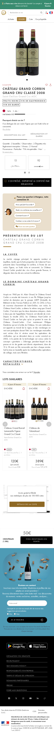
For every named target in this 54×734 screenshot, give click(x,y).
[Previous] (5, 424)
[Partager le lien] (50, 85)
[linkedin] (38, 698)
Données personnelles (42, 711)
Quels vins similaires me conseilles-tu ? (29, 210)
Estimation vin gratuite (18, 656)
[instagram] (23, 698)
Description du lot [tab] (14, 135)
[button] (26, 50)
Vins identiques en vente (36, 540)
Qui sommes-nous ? (16, 666)
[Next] (48, 424)
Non (18, 614)
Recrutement (13, 661)
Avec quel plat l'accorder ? (25, 204)
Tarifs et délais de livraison (20, 675)
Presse (10, 685)
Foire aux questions (17, 690)
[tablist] (27, 135)
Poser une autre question (26, 226)
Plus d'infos (6, 129)
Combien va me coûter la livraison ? (28, 221)
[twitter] (16, 698)
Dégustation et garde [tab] (39, 135)
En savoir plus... (8, 152)
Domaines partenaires (18, 680)
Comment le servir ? (22, 215)
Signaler (36, 372)
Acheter (11, 19)
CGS (34, 711)
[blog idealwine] (45, 698)
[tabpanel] (27, 147)
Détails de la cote (27, 504)
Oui (10, 614)
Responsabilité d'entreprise (20, 670)
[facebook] (9, 698)
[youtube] (30, 698)
